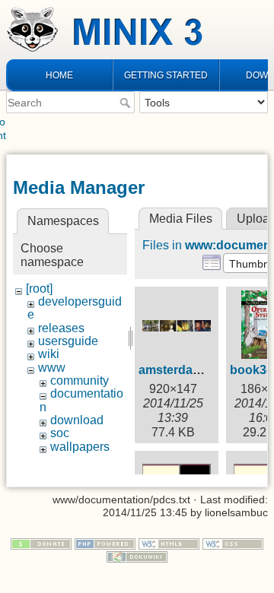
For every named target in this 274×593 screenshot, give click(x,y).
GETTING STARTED (166, 75)
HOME (59, 75)
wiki (48, 353)
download (77, 420)
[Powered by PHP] (105, 543)
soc (59, 433)
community (79, 380)
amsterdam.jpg (182, 369)
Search (126, 102)
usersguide (68, 341)
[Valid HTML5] (169, 543)
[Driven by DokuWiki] (137, 556)
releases (61, 328)
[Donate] (41, 543)
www (51, 367)
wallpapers (80, 446)
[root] (39, 288)
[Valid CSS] (232, 543)
